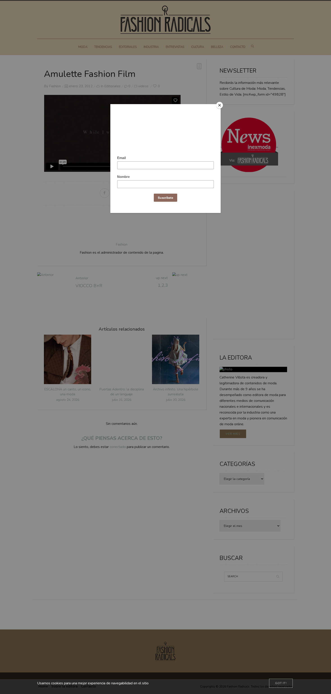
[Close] (219, 105)
